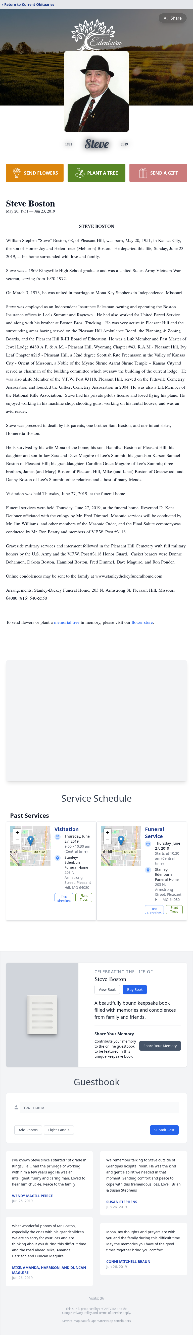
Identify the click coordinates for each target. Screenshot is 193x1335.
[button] (30, 841)
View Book (107, 989)
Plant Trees (84, 897)
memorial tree (66, 622)
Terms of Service (110, 1313)
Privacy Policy (82, 1313)
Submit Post (164, 1129)
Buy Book (134, 989)
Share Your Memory (160, 1045)
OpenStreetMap (102, 1321)
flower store (142, 622)
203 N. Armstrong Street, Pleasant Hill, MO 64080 (78, 880)
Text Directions (64, 898)
